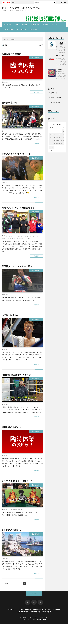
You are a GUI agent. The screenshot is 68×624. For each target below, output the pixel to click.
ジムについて (7, 24)
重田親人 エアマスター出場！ (17, 266)
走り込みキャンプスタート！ (16, 154)
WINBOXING (61, 61)
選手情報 (45, 24)
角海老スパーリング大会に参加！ (18, 207)
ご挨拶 (16, 24)
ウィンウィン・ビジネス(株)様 (61, 47)
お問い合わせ (33, 29)
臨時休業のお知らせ (12, 427)
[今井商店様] (52, 73)
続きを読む (36, 92)
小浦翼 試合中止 (10, 315)
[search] (54, 2)
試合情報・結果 (35, 24)
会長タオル (20, 509)
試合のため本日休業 (12, 53)
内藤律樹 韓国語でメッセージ (16, 374)
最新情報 (24, 24)
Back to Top (34, 593)
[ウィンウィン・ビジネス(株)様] (52, 45)
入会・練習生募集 (8, 29)
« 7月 (50, 150)
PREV (6, 583)
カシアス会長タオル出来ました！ (18, 481)
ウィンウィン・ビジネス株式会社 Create (35, 619)
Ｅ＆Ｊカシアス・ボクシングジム (21, 8)
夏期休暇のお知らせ (12, 530)
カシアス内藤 (14, 509)
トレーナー (55, 24)
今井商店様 (61, 75)
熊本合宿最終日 (9, 102)
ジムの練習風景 (21, 29)
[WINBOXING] (52, 59)
